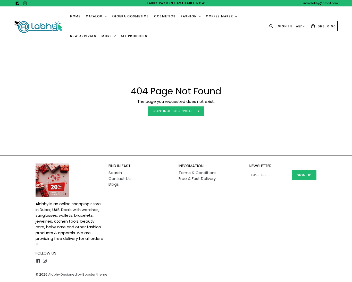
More (107, 36)
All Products (134, 36)
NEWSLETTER (260, 165)
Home (75, 16)
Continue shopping (172, 110)
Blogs (113, 184)
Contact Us (119, 178)
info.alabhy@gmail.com (320, 3)
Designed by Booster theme (84, 274)
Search (115, 172)
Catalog (95, 16)
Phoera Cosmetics (130, 16)
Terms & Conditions (197, 172)
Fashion (189, 16)
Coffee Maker (220, 16)
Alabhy (54, 274)
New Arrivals (83, 36)
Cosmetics (165, 16)
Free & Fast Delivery (197, 178)
